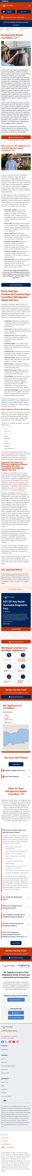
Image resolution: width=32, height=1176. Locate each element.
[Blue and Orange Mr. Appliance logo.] (8, 966)
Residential (17, 764)
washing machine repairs (20, 484)
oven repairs (16, 482)
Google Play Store (17, 1017)
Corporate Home (6, 1096)
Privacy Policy (4, 1138)
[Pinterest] (10, 1042)
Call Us (24, 11)
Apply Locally (5, 1073)
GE (5, 428)
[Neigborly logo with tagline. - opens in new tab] (24, 966)
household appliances (18, 490)
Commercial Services (7, 681)
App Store (17, 1013)
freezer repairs (24, 482)
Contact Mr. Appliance (7, 454)
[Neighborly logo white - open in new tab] (5, 1)
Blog (2, 1085)
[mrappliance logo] (16, 1027)
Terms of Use (4, 1134)
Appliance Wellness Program (21, 682)
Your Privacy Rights (9, 1147)
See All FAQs (16, 943)
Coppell (6, 718)
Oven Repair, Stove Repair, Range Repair (22, 660)
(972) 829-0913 (10, 1031)
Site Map (3, 1092)
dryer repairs (5, 486)
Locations (4, 1089)
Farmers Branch (8, 719)
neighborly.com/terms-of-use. (20, 619)
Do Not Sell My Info (6, 1144)
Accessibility (4, 1141)
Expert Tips (4, 1082)
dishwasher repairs (6, 484)
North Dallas (7, 722)
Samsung (7, 431)
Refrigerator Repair (7, 670)
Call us (3, 556)
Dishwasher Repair (21, 670)
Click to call (7, 660)
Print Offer (7, 623)
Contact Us (4, 1069)
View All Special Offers (15, 589)
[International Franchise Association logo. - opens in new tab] (4, 1101)
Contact (4, 272)
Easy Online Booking (9, 11)
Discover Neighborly (15, 999)
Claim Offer (16, 629)
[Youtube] (13, 1042)
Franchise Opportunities (8, 1066)
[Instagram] (17, 1042)
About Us (4, 1062)
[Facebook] (2, 1042)
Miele (5, 441)
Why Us (3, 1059)
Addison (6, 715)
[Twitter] (6, 1042)
